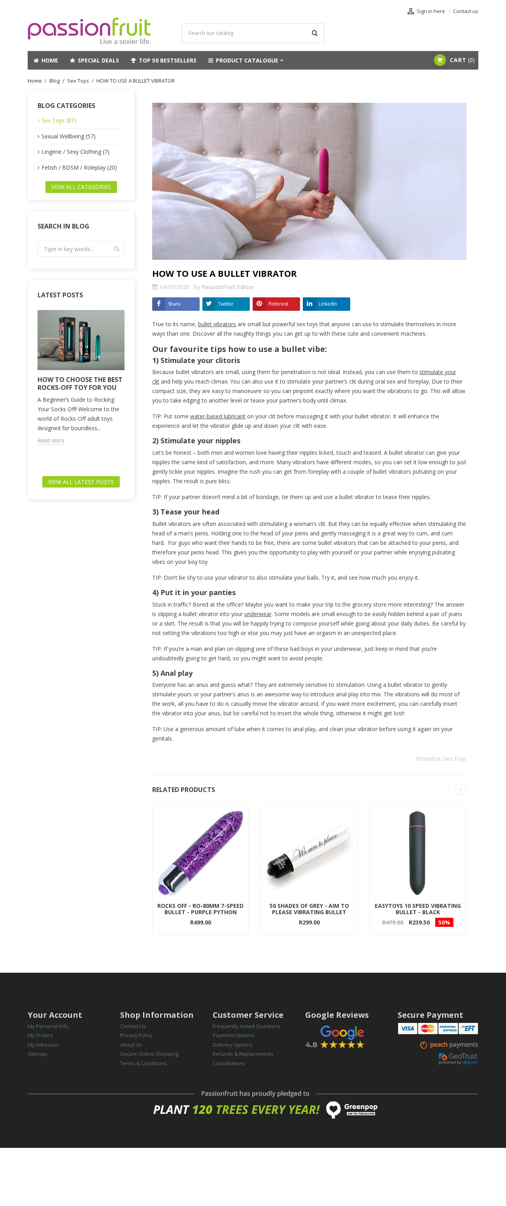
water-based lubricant (217, 416)
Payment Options (233, 1035)
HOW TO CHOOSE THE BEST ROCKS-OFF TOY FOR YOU (80, 383)
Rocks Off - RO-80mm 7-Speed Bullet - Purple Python (200, 908)
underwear (258, 614)
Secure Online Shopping (149, 1053)
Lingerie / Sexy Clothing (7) (76, 151)
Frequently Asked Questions (247, 1026)
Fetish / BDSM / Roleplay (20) (79, 167)
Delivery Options (233, 1044)
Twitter (226, 304)
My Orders (40, 1035)
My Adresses (43, 1044)
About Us (131, 1044)
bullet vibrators (217, 324)
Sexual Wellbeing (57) (69, 136)
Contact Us (133, 1026)
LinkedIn (328, 304)
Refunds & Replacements (243, 1053)
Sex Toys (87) (59, 120)
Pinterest (278, 304)
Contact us (465, 11)
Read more (51, 440)
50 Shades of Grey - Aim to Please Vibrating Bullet (309, 908)
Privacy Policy (136, 1035)
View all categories (81, 187)
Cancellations (229, 1063)
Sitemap (37, 1053)
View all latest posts (81, 482)
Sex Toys (454, 758)
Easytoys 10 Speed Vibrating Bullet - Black (418, 908)
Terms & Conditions (143, 1063)
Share (174, 304)
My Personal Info (48, 1026)
